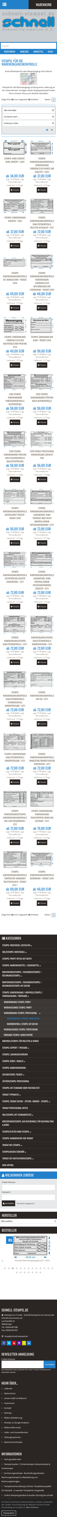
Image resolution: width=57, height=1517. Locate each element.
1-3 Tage (19, 185)
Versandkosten (15, 182)
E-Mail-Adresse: (9, 1182)
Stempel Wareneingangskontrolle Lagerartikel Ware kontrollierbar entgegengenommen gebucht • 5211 (42, 580)
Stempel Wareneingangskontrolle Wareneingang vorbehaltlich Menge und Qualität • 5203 (42, 165)
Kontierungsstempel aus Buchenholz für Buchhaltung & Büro (28, 1123)
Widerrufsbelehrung (13, 1417)
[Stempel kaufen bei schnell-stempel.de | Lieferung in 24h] (28, 21)
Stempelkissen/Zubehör (13, 1151)
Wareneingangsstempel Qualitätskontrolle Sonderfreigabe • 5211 (42, 641)
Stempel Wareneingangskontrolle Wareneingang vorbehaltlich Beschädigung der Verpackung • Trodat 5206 (42, 281)
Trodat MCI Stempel (11, 1145)
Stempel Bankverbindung (14, 1067)
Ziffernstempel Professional (15, 1081)
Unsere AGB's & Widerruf (15, 1398)
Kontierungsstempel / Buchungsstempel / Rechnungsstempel (21, 973)
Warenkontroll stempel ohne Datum (23, 1018)
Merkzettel (38, 51)
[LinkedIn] (29, 1343)
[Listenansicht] (52, 130)
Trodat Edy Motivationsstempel (17, 1158)
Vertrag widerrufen (12, 1459)
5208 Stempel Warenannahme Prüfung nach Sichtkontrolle (42, 397)
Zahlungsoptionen (12, 1437)
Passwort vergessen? (26, 1203)
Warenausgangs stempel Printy (18, 1007)
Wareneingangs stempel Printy (17, 1002)
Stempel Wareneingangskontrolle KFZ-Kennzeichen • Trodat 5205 (15, 278)
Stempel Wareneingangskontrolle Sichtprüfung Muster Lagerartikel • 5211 (15, 576)
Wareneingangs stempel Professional (21, 1013)
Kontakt (7, 1408)
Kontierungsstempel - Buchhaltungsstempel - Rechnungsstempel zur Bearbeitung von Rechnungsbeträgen (23, 1477)
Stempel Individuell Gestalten (16, 945)
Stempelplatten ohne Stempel (16, 1131)
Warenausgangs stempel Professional (21, 1029)
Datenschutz (10, 1393)
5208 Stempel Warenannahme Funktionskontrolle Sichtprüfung (14, 399)
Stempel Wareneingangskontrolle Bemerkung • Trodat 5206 (42, 875)
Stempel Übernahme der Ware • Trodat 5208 (42, 338)
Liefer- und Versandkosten (16, 1432)
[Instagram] (19, 1343)
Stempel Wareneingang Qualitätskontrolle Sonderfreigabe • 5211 (15, 757)
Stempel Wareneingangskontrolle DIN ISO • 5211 (42, 696)
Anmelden (24, 51)
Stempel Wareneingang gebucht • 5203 (15, 219)
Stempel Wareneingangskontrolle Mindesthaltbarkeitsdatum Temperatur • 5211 (42, 759)
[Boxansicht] (47, 130)
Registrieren (9, 51)
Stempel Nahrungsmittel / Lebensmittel (21, 965)
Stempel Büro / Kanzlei (13, 1061)
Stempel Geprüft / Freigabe (15, 1047)
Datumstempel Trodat (12, 1074)
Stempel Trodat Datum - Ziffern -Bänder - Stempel (25, 1101)
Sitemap (8, 1412)
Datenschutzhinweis (13, 1442)
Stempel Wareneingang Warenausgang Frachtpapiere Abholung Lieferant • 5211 (42, 816)
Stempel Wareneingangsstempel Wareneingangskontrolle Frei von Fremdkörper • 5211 (15, 817)
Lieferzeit (8, 1388)
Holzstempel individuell (13, 951)
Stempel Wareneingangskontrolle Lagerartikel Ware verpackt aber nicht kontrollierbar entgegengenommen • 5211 (42, 516)
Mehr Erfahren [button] (32, 1507)
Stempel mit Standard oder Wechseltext (21, 1087)
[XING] (24, 1343)
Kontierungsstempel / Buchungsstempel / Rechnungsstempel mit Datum (21, 983)
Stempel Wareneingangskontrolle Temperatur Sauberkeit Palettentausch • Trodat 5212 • (15, 878)
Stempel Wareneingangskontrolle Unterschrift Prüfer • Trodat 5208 (15, 513)
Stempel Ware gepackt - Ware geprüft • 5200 (15, 160)
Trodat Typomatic (10, 1094)
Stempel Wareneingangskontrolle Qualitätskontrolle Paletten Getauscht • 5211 (42, 222)
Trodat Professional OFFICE (15, 1108)
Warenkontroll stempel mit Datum (22, 1023)
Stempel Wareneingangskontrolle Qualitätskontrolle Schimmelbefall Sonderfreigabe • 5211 (15, 699)
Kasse (50, 51)
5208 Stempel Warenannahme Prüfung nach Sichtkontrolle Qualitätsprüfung (15, 456)
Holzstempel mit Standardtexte (17, 1114)
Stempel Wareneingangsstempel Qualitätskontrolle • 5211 (15, 641)
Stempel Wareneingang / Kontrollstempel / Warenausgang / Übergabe (22, 994)
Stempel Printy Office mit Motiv (17, 958)
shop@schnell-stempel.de (16, 1336)
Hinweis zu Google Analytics (16, 1422)
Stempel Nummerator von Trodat (17, 1138)
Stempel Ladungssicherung (15, 1054)
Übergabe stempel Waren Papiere (18, 1034)
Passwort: (6, 1192)
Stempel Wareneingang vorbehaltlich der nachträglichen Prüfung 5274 (15, 342)
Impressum (9, 1403)
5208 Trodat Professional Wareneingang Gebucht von (42, 454)
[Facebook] (4, 1343)
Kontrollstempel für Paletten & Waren (20, 1041)
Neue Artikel (8, 1165)
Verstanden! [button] (8, 1513)
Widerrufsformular (12, 1427)
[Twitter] (9, 1343)
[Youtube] (14, 1343)
